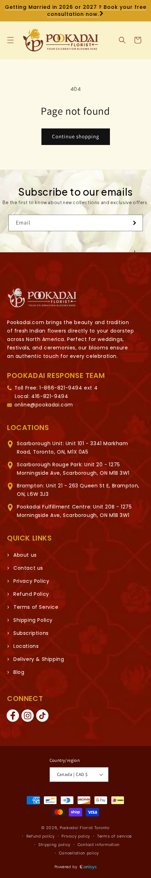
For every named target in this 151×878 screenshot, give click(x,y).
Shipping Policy (33, 620)
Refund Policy (31, 594)
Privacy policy (75, 836)
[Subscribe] (135, 223)
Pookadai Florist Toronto (85, 827)
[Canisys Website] (88, 867)
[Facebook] (12, 715)
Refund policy (40, 836)
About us (25, 554)
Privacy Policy (31, 581)
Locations (26, 646)
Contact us (28, 567)
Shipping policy (54, 844)
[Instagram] (27, 715)
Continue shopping (75, 136)
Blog (18, 672)
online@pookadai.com (43, 404)
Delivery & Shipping (38, 659)
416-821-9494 (49, 396)
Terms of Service (36, 607)
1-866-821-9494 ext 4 (68, 387)
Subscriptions (31, 633)
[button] (10, 40)
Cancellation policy (79, 853)
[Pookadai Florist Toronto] (42, 298)
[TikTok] (42, 715)
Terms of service (114, 836)
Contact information (99, 844)
